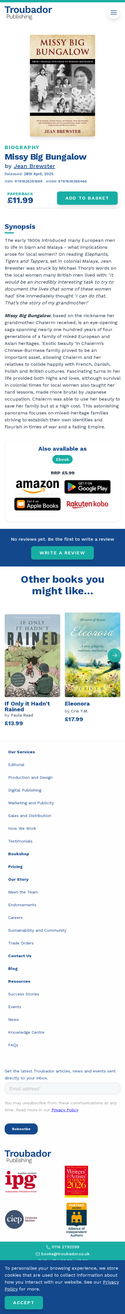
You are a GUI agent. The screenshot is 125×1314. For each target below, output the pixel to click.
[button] (115, 655)
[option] (35, 669)
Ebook (62, 459)
